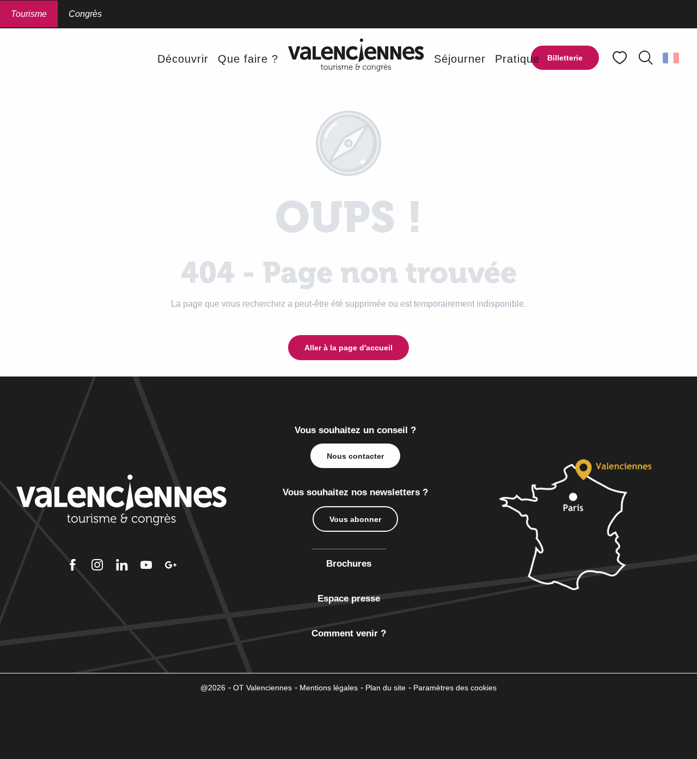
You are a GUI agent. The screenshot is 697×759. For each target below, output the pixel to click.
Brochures (348, 563)
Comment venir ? (348, 633)
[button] (645, 57)
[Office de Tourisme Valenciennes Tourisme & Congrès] (356, 58)
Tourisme (29, 14)
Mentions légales (328, 687)
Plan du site (385, 687)
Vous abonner (355, 519)
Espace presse (348, 598)
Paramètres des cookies (455, 687)
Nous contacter (355, 456)
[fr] (671, 58)
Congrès (85, 14)
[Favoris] (621, 58)
